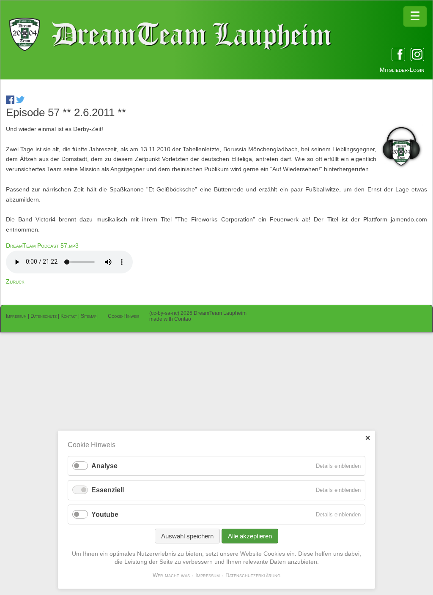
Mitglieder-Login (402, 69)
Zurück (15, 281)
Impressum (16, 316)
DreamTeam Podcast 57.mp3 (42, 245)
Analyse (104, 465)
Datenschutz (43, 316)
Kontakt (68, 316)
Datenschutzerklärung (252, 575)
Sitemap (88, 316)
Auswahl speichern (187, 536)
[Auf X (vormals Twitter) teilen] (20, 101)
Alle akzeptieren (250, 536)
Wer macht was (171, 575)
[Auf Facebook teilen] (10, 101)
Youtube (104, 514)
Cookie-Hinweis (123, 316)
